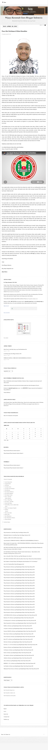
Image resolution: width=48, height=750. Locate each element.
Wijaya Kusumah (7, 450)
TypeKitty (5, 537)
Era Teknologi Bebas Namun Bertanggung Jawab (15, 564)
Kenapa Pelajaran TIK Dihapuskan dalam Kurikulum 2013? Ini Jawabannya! (24, 561)
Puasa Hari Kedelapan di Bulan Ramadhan (14, 31)
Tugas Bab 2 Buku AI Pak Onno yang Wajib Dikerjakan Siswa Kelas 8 (19, 556)
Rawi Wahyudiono (8, 516)
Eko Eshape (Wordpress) (9, 491)
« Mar (5, 440)
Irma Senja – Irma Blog (9, 501)
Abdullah (5, 658)
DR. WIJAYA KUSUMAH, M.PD (10, 547)
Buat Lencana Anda (7, 312)
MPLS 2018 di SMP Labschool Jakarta (15, 537)
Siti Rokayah (6, 650)
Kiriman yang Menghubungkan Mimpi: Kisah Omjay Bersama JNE (23, 566)
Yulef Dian (7, 485)
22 (23, 436)
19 (6, 436)
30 (29, 438)
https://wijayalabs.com (8, 268)
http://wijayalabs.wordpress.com (32, 298)
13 (12, 434)
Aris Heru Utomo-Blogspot (9, 488)
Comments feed (6, 716)
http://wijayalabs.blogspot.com (9, 690)
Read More (4, 271)
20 (12, 436)
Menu (5, 2)
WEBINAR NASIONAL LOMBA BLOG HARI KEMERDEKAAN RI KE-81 (17, 358)
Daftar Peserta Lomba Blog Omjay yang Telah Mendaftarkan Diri (15, 349)
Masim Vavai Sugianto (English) (10, 508)
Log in (5, 711)
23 (29, 436)
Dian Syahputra (6, 561)
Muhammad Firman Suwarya (9, 668)
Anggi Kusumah (8, 483)
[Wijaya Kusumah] (24, 308)
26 (6, 438)
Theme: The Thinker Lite (5, 734)
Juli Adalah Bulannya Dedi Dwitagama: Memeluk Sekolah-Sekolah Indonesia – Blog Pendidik (20, 551)
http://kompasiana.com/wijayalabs (13, 291)
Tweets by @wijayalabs (8, 479)
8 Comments (4, 34)
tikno (5, 556)
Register (5, 708)
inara (4, 564)
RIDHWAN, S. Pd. (7, 663)
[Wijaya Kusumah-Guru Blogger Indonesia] (24, 10)
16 (29, 434)
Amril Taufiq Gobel (8, 482)
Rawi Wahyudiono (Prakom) (10, 517)
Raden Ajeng (7, 514)
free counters (6, 337)
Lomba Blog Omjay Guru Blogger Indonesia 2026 (12, 353)
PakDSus (5, 625)
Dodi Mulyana (7, 490)
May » (8, 440)
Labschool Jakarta (7, 522)
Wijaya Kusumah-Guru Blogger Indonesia (23, 17)
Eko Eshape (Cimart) (8, 495)
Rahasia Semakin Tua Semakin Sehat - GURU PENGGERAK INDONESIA (17, 543)
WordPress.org (6, 719)
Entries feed (6, 714)
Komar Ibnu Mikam (8, 503)
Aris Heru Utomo (8, 486)
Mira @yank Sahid (8, 512)
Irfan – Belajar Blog (8, 499)
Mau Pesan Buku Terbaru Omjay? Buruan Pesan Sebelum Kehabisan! (29, 558)
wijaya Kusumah (7, 540)
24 (35, 436)
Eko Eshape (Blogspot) (9, 493)
